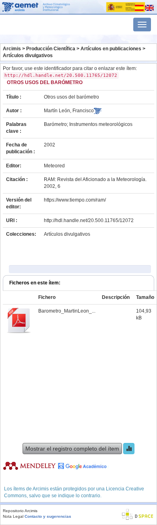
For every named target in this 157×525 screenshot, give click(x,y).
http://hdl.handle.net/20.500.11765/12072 (89, 220)
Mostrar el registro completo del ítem (72, 448)
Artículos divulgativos (28, 55)
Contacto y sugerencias (48, 516)
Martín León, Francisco (69, 110)
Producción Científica (50, 48)
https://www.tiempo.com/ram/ (75, 200)
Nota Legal (13, 516)
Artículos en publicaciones (111, 48)
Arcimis (12, 48)
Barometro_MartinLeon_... (66, 311)
